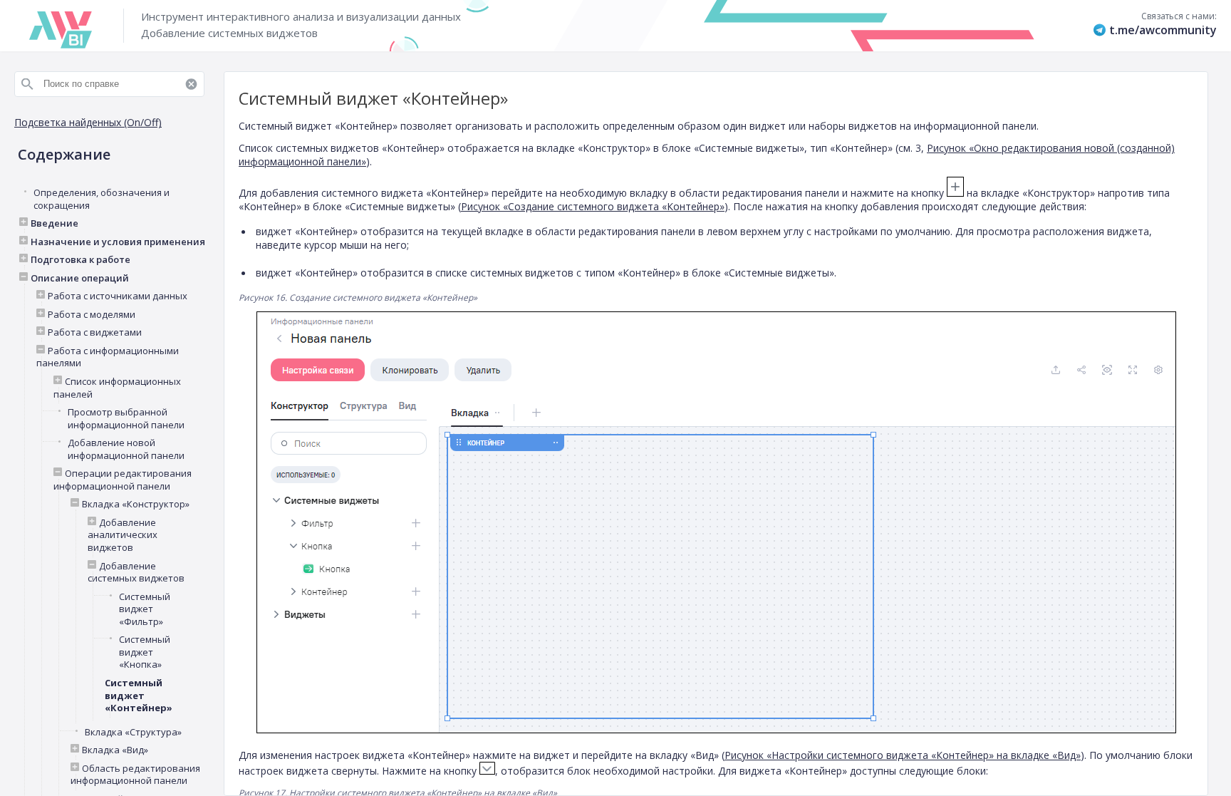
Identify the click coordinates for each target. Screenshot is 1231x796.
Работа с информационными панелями (107, 357)
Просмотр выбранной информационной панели (126, 418)
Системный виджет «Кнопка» (144, 652)
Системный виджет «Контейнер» (138, 695)
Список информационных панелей (117, 388)
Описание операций (80, 278)
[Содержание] (114, 69)
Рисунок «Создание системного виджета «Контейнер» (592, 206)
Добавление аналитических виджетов (122, 535)
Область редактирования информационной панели (135, 775)
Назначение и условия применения (118, 242)
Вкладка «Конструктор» (135, 504)
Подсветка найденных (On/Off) (88, 122)
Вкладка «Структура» (133, 732)
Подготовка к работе (80, 260)
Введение (54, 223)
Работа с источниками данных (117, 296)
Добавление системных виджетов (136, 572)
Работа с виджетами (95, 332)
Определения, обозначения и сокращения (101, 199)
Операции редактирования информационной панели (122, 479)
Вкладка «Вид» (115, 750)
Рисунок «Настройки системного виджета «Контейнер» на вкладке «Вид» (902, 755)
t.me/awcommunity (1163, 30)
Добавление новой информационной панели (126, 449)
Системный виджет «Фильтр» (144, 609)
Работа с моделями (91, 315)
